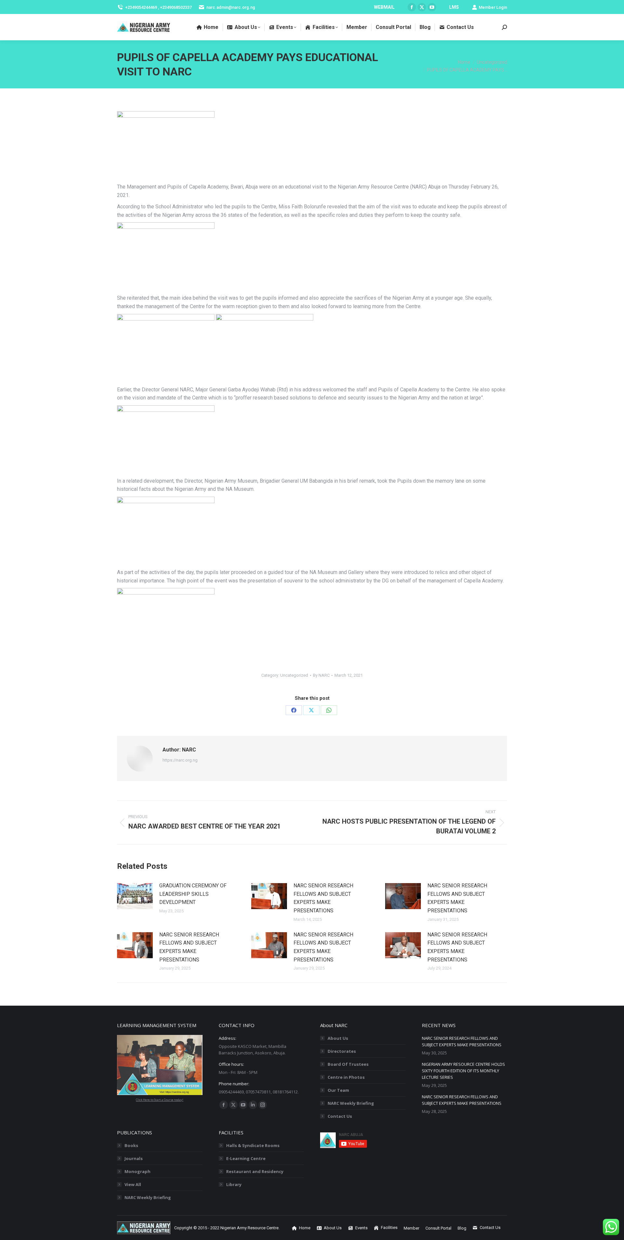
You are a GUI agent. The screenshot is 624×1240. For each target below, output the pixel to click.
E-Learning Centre (246, 1158)
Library (233, 1184)
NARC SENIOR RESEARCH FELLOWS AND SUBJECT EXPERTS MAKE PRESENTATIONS (323, 898)
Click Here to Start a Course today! (159, 1100)
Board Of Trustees (348, 1064)
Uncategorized (294, 675)
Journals (133, 1158)
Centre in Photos (346, 1077)
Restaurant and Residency (254, 1171)
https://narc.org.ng (180, 760)
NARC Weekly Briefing (351, 1103)
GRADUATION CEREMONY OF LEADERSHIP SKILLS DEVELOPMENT (193, 893)
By (321, 675)
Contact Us (340, 1116)
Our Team (338, 1090)
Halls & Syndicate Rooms (253, 1145)
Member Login (493, 7)
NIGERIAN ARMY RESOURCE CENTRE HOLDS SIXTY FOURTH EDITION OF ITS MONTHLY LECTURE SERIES (463, 1070)
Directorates (342, 1051)
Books (131, 1145)
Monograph (137, 1171)
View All (132, 1184)
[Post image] (135, 896)
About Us (338, 1038)
